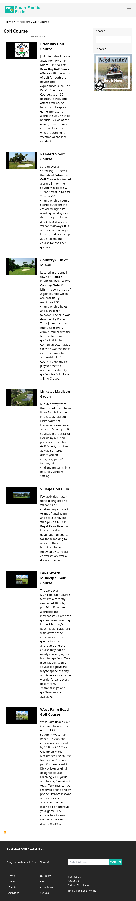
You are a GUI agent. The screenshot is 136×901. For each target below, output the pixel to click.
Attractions (23, 22)
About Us (73, 880)
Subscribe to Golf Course (5, 832)
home (9, 22)
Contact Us (74, 876)
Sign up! (115, 862)
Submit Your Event (79, 885)
